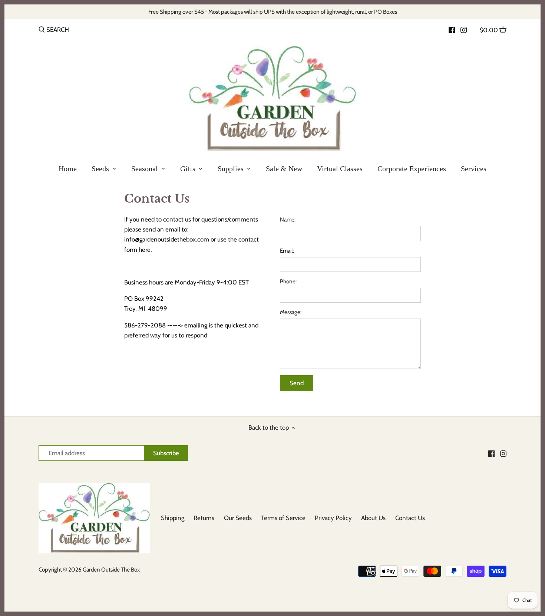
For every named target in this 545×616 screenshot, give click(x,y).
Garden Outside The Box (111, 569)
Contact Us (410, 518)
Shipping (172, 518)
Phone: (288, 281)
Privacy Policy (333, 518)
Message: (290, 312)
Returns (204, 518)
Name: (287, 219)
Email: (287, 250)
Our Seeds (238, 518)
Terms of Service (283, 518)
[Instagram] (463, 29)
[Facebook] (452, 29)
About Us (373, 518)
